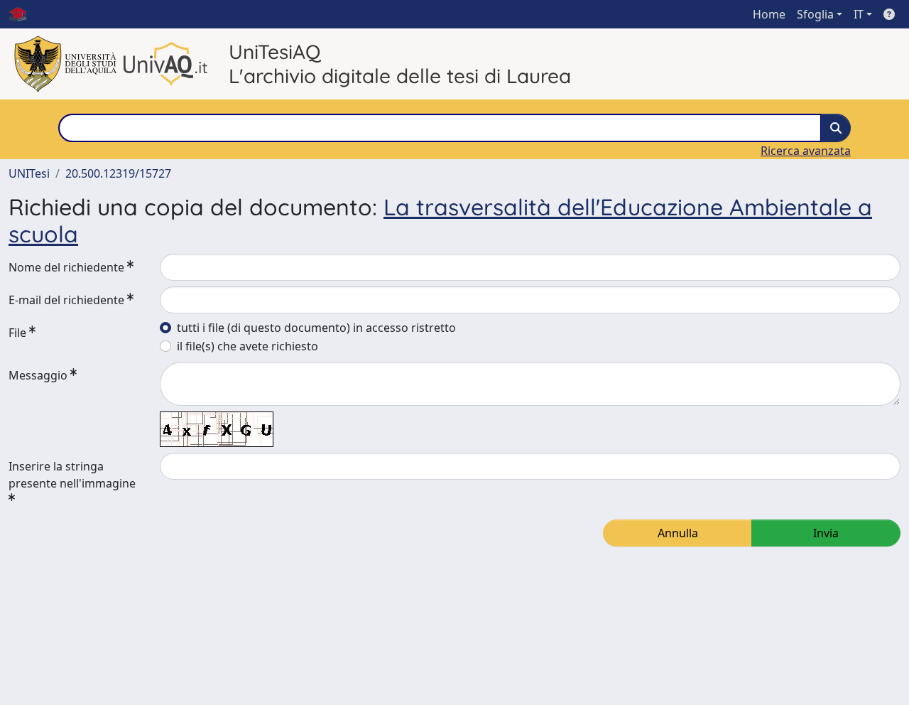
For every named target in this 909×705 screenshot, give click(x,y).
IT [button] (859, 14)
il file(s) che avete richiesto (247, 346)
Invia (826, 533)
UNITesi (29, 173)
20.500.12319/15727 (118, 173)
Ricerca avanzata (806, 150)
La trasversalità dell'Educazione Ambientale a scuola (440, 220)
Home (769, 14)
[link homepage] (23, 14)
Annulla (678, 533)
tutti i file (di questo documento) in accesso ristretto (316, 327)
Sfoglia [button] (815, 14)
